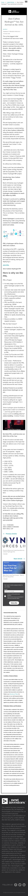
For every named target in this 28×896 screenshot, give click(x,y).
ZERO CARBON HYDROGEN (11, 527)
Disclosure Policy (14, 694)
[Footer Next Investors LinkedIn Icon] (24, 884)
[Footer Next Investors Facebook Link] (15, 884)
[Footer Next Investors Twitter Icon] (19, 884)
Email (5, 589)
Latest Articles (10, 2)
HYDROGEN (10, 525)
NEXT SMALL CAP (8, 529)
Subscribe (14, 603)
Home (2, 2)
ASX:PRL (6, 265)
